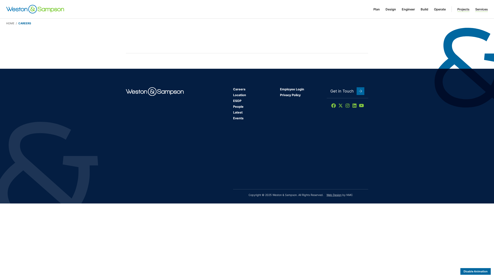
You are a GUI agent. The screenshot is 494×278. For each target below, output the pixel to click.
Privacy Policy (290, 95)
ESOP (237, 101)
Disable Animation (476, 271)
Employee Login (292, 89)
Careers (239, 89)
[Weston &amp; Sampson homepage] (35, 9)
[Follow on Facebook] (333, 105)
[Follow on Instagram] (347, 105)
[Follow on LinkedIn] (354, 105)
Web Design (334, 195)
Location (239, 95)
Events (238, 118)
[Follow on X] (340, 105)
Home (10, 23)
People (238, 106)
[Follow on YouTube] (361, 105)
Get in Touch (342, 91)
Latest (238, 112)
